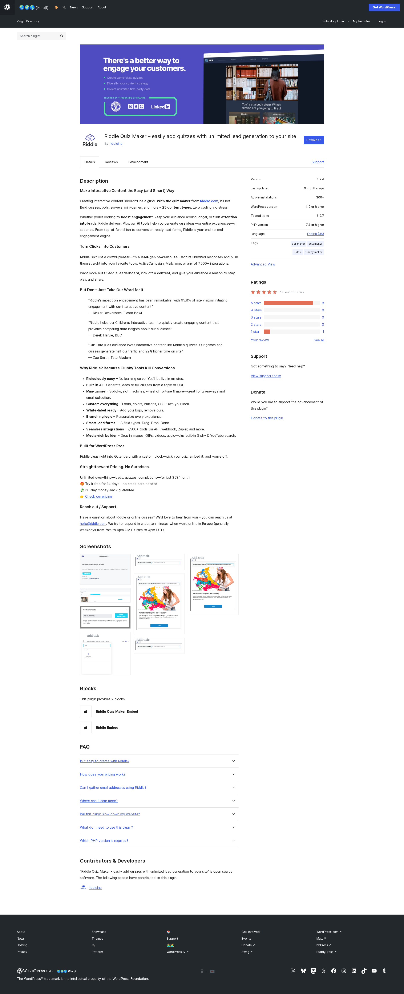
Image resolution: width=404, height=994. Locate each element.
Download (313, 140)
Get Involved (251, 932)
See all (319, 340)
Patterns (98, 952)
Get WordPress (384, 7)
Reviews (111, 162)
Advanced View (263, 264)
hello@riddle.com (93, 523)
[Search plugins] (61, 36)
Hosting (22, 945)
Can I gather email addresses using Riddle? (113, 788)
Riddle (298, 252)
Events (246, 938)
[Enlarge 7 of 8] (179, 643)
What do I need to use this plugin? (106, 827)
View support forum (266, 376)
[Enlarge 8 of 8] (233, 559)
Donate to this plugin (267, 418)
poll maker (298, 243)
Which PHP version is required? (104, 841)
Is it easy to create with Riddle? (104, 761)
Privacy (22, 952)
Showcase (99, 932)
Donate (248, 945)
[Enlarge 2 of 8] (125, 594)
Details (89, 162)
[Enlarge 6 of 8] (179, 579)
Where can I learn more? (99, 801)
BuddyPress (326, 952)
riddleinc (116, 143)
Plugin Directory (28, 21)
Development (138, 162)
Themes (97, 938)
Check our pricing (98, 496)
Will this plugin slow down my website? (110, 814)
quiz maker (315, 243)
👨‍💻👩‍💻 (170, 945)
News (21, 938)
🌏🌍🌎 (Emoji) (67, 971)
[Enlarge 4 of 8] (125, 638)
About (21, 932)
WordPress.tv (178, 952)
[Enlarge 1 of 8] (125, 559)
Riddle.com (209, 201)
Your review (260, 340)
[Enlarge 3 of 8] (125, 612)
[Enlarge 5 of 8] (179, 559)
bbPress (324, 945)
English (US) (315, 234)
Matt (321, 938)
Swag (247, 952)
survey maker (313, 252)
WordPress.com (329, 932)
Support (318, 162)
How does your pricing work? (102, 774)
